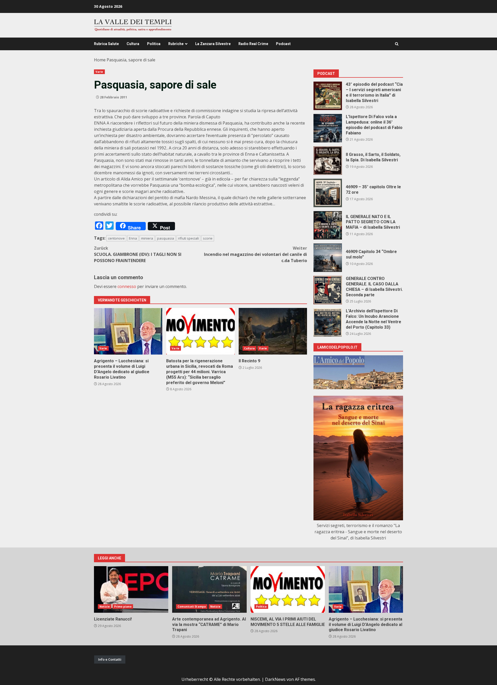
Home (100, 60)
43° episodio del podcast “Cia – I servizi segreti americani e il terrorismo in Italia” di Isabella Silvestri (327, 96)
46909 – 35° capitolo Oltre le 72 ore (327, 193)
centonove (116, 238)
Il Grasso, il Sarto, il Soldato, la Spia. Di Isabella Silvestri (327, 160)
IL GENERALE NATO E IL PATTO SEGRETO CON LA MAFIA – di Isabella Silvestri (327, 225)
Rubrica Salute (106, 44)
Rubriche (176, 44)
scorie (208, 238)
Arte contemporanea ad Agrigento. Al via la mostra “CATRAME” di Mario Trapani (209, 589)
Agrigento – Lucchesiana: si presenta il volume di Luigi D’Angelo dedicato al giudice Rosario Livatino (128, 331)
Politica (153, 44)
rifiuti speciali (188, 238)
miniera (147, 238)
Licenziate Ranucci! (131, 589)
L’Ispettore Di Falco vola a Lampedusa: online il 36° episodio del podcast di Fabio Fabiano (327, 128)
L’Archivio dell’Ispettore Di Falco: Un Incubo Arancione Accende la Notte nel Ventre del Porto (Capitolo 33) (327, 322)
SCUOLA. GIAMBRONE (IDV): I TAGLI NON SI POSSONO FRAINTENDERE (137, 254)
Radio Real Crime (253, 44)
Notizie (104, 606)
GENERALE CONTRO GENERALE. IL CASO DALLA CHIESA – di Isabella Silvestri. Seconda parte (327, 290)
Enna (133, 238)
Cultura (133, 44)
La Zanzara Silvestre (213, 44)
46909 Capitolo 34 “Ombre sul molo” (327, 257)
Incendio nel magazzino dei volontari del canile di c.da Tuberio (255, 254)
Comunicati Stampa (192, 606)
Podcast (283, 44)
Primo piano (122, 606)
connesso (127, 286)
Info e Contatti (109, 659)
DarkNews (275, 679)
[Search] (396, 44)
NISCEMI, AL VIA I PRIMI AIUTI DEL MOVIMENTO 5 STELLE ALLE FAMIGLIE (288, 589)
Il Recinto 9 (273, 331)
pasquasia (165, 238)
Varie (99, 72)
